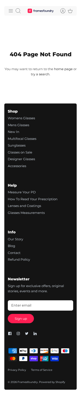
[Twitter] (26, 333)
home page (63, 69)
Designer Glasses (21, 159)
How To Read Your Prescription (32, 199)
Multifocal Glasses (22, 139)
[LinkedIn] (35, 333)
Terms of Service (41, 369)
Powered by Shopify (52, 382)
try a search (40, 74)
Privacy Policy (17, 369)
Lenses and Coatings (24, 206)
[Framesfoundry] (41, 11)
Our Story (15, 239)
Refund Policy (19, 259)
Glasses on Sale (20, 152)
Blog (11, 246)
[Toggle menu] (11, 11)
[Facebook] (10, 333)
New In (13, 132)
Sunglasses (16, 145)
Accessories (17, 166)
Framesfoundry (27, 382)
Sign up (21, 318)
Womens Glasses (21, 118)
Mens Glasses (18, 125)
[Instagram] (18, 333)
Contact (14, 253)
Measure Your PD (22, 192)
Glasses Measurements (26, 213)
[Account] (60, 11)
